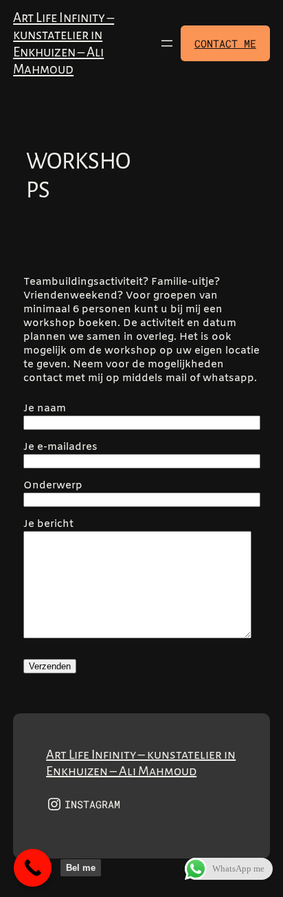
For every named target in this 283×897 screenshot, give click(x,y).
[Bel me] (33, 868)
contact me (225, 43)
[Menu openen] (167, 43)
